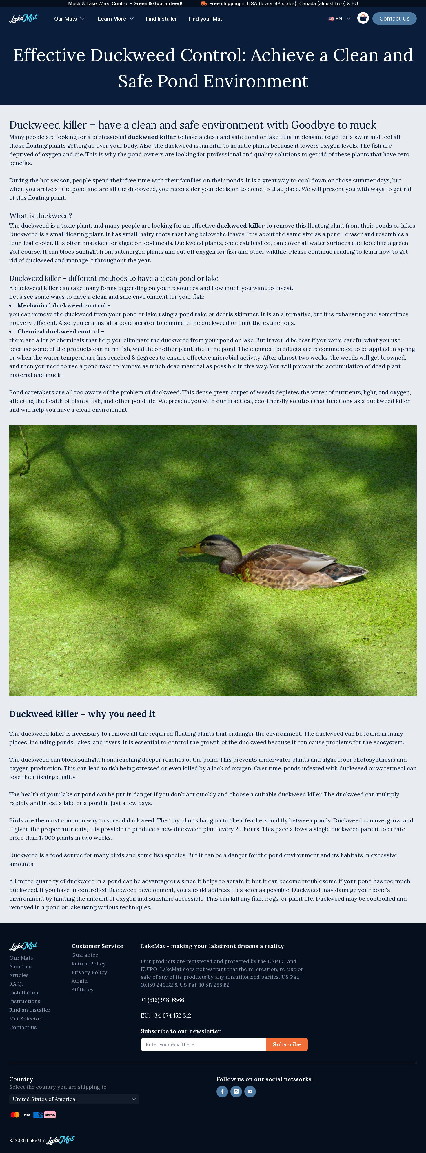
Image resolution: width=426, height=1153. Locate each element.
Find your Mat (205, 19)
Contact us (23, 1027)
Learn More (112, 19)
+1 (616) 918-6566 (162, 999)
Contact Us (394, 18)
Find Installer (161, 19)
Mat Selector (25, 1018)
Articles (19, 975)
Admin (80, 981)
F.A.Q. (16, 983)
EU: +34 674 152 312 (166, 1015)
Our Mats (65, 19)
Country (21, 1079)
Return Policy (89, 963)
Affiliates (83, 989)
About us (20, 966)
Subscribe (287, 1044)
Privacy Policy (89, 972)
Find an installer (29, 1010)
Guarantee (85, 955)
